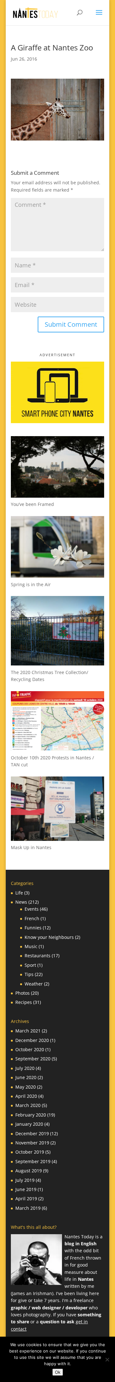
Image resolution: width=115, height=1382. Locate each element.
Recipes (23, 1002)
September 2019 (32, 1161)
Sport (30, 965)
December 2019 (32, 1133)
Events (32, 909)
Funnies (33, 928)
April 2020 (26, 1096)
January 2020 (29, 1124)
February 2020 (30, 1115)
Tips (29, 974)
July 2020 (24, 1068)
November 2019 (32, 1143)
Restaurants (37, 956)
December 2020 (32, 1040)
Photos (22, 993)
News (21, 902)
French (32, 918)
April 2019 (26, 1198)
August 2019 (28, 1171)
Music (31, 946)
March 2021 (28, 1031)
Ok (57, 1372)
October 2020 (29, 1049)
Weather (34, 984)
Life (19, 893)
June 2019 (25, 1189)
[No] (107, 1359)
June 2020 (25, 1077)
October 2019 (29, 1152)
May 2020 (25, 1087)
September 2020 (32, 1059)
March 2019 (28, 1208)
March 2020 (28, 1105)
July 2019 (24, 1180)
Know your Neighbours (49, 937)
